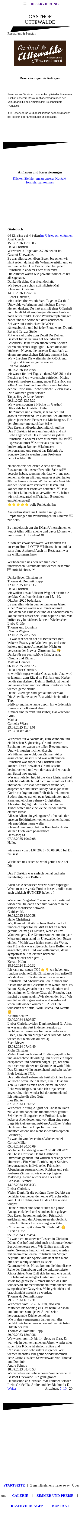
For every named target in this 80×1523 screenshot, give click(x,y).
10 (65, 1388)
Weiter (11, 1388)
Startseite (14, 1485)
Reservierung (45, 4)
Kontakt (60, 1506)
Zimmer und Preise (54, 1495)
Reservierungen (27, 1506)
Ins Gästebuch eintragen (56, 235)
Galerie (20, 1495)
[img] (40, 53)
